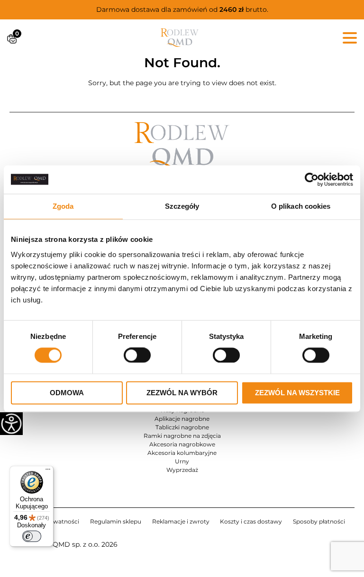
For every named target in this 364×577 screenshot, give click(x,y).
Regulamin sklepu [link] (115, 521)
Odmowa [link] (67, 393)
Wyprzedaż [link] (182, 469)
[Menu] (48, 471)
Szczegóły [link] (182, 206)
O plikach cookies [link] (301, 206)
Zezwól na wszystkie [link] (297, 393)
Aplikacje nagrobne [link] (182, 418)
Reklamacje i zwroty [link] (180, 521)
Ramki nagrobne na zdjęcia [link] (182, 435)
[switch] (31, 536)
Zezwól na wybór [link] (182, 393)
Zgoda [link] (63, 206)
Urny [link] (182, 461)
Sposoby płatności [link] (319, 521)
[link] (311, 179)
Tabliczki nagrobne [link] (182, 427)
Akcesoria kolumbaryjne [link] (182, 452)
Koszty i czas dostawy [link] (251, 521)
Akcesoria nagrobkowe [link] (182, 444)
